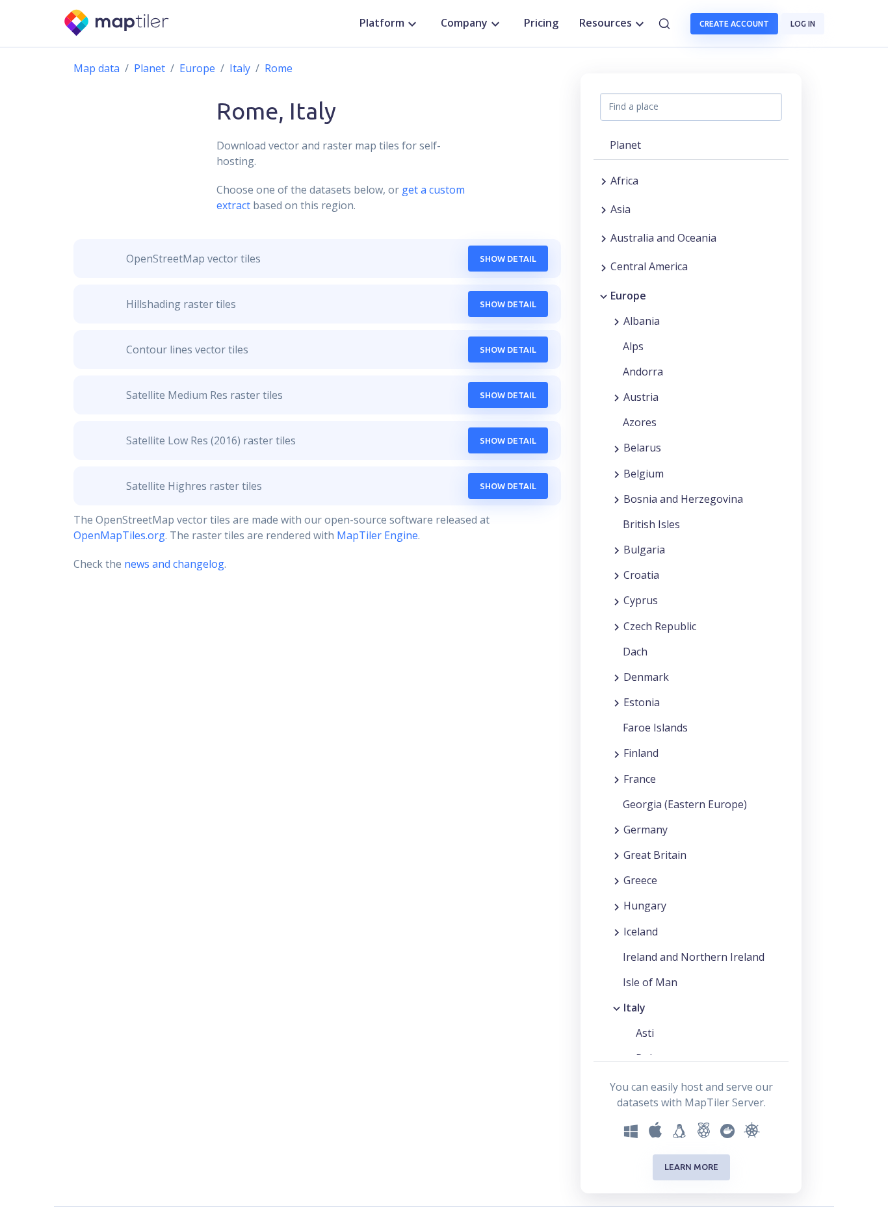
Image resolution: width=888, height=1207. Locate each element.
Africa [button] (624, 180)
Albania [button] (641, 321)
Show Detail (508, 258)
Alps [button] (633, 346)
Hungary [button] (644, 905)
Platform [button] (381, 23)
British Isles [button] (651, 524)
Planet (149, 68)
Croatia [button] (641, 575)
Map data (96, 68)
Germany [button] (645, 829)
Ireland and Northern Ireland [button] (693, 957)
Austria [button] (641, 397)
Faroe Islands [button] (655, 727)
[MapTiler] (117, 23)
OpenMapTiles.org (119, 535)
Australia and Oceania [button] (663, 238)
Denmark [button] (646, 677)
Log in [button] (802, 23)
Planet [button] (625, 145)
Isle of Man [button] (650, 982)
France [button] (639, 779)
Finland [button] (641, 753)
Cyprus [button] (640, 600)
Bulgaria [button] (644, 549)
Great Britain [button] (654, 855)
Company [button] (464, 23)
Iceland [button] (640, 931)
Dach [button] (635, 651)
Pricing (541, 23)
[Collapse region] (603, 295)
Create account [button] (734, 23)
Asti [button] (645, 1033)
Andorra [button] (643, 371)
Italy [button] (634, 1007)
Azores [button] (640, 422)
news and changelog (174, 564)
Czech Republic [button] (659, 626)
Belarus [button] (642, 447)
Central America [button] (649, 266)
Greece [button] (640, 880)
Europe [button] (628, 295)
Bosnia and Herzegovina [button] (683, 499)
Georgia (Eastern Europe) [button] (685, 804)
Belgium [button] (643, 473)
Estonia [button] (641, 702)
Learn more (691, 1166)
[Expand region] (603, 180)
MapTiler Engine (377, 535)
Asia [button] (620, 209)
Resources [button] (605, 23)
